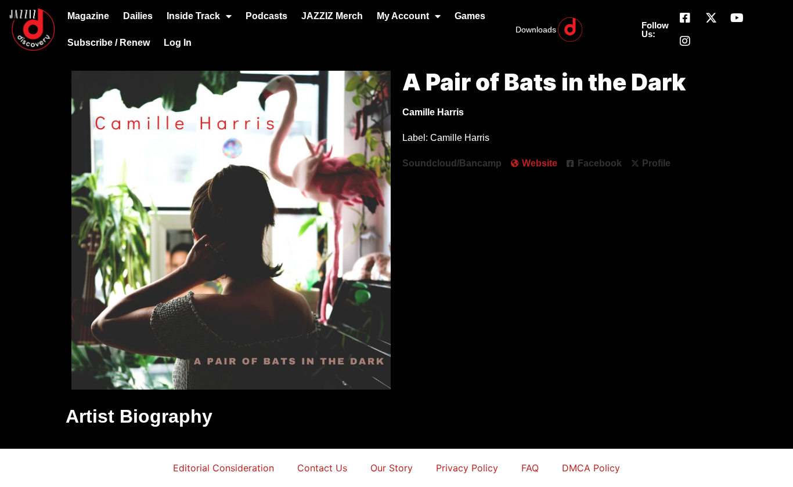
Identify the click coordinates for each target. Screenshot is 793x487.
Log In (178, 43)
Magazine (88, 16)
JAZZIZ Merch (332, 16)
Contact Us (322, 468)
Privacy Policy (467, 468)
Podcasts (266, 16)
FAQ (530, 468)
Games (470, 16)
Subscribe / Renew (108, 43)
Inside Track (193, 16)
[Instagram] (685, 41)
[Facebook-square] (685, 18)
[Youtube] (737, 18)
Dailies (138, 16)
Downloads (536, 29)
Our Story (391, 468)
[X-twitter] (711, 18)
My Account (403, 16)
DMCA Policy (591, 468)
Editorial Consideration (223, 468)
